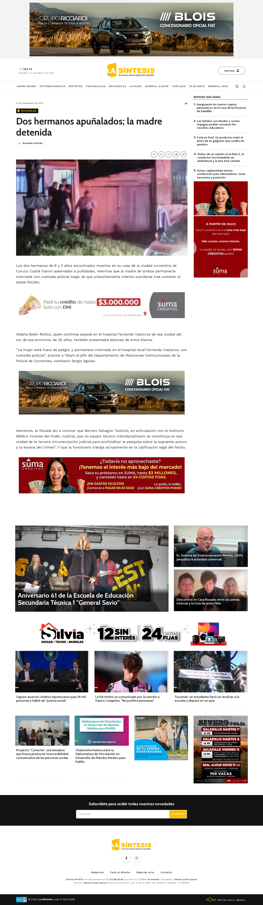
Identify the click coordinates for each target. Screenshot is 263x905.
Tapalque (179, 86)
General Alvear (157, 86)
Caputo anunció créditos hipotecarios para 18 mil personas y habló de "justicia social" (51, 699)
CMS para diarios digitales (231, 900)
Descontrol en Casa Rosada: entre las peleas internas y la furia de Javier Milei (208, 601)
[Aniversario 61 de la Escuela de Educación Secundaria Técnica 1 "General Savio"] (92, 569)
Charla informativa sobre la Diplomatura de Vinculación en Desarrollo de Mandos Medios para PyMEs (100, 756)
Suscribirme (177, 814)
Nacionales (117, 86)
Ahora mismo (26, 86)
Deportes (76, 86)
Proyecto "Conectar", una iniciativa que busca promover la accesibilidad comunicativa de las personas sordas (42, 754)
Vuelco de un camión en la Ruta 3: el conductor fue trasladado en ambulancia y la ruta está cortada (220, 157)
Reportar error (146, 872)
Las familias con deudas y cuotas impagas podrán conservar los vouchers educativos (218, 124)
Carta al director (120, 872)
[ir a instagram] (136, 858)
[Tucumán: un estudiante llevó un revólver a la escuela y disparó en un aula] (211, 671)
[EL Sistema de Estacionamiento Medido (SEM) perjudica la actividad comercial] (211, 546)
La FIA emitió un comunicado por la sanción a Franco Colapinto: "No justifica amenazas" (127, 699)
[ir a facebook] (126, 858)
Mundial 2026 (218, 86)
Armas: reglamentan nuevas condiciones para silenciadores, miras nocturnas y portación (221, 174)
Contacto (166, 872)
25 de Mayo (197, 86)
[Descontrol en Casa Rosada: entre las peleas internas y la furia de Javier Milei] (211, 590)
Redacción (97, 872)
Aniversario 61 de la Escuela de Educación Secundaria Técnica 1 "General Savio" (76, 598)
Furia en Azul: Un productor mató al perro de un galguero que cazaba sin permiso (220, 141)
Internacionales (52, 86)
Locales (136, 86)
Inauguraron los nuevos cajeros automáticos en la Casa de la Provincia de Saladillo (221, 108)
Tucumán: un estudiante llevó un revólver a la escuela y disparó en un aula (207, 699)
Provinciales (96, 86)
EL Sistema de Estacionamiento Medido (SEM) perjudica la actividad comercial (210, 557)
